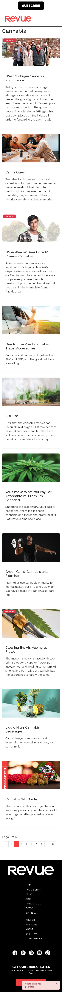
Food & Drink (33, 890)
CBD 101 (12, 416)
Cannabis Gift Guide (21, 799)
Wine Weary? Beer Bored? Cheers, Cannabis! (26, 254)
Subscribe (31, 5)
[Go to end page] (53, 844)
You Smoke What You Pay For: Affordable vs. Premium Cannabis (28, 496)
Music (29, 894)
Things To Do (33, 903)
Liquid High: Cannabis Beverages (22, 729)
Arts (28, 899)
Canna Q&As (15, 172)
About (29, 929)
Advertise (31, 920)
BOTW (29, 908)
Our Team (31, 934)
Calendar (31, 913)
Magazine (31, 924)
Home (29, 885)
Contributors (34, 938)
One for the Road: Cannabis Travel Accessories (27, 346)
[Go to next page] (47, 844)
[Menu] (52, 18)
